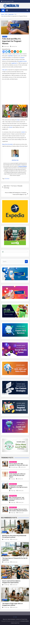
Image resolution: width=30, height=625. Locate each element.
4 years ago (6, 46)
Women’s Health (12, 461)
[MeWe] (15, 51)
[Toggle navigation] (7, 10)
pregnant (22, 57)
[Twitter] (6, 51)
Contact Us (18, 619)
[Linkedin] (9, 51)
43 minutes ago (14, 467)
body (18, 119)
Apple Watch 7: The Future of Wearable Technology (13, 186)
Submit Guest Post (15, 623)
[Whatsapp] (20, 51)
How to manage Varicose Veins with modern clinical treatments (18, 509)
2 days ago (12, 490)
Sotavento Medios (22, 166)
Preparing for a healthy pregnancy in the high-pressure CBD (18, 487)
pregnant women (23, 61)
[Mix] (18, 51)
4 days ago (12, 512)
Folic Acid (7, 178)
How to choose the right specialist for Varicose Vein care (18, 464)
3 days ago (12, 502)
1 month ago (6, 539)
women (4, 59)
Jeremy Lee (14, 46)
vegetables (10, 55)
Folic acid (4, 69)
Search (26, 261)
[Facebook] (3, 51)
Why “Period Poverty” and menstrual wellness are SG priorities (16, 499)
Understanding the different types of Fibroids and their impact (17, 475)
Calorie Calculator (11, 619)
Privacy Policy (24, 619)
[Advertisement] (15, 92)
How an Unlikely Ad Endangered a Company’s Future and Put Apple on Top (15, 193)
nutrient (23, 132)
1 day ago (12, 478)
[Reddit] (12, 51)
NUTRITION (5, 36)
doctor (10, 127)
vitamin (17, 53)
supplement (14, 63)
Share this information (7, 144)
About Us (5, 619)
